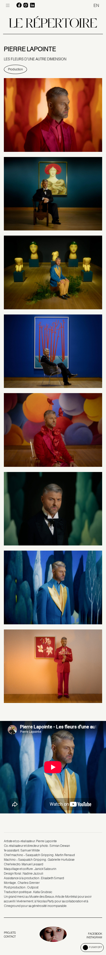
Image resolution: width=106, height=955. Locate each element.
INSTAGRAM (94, 937)
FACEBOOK (95, 933)
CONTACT (10, 936)
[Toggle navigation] (7, 5)
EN (96, 5)
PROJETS (10, 932)
